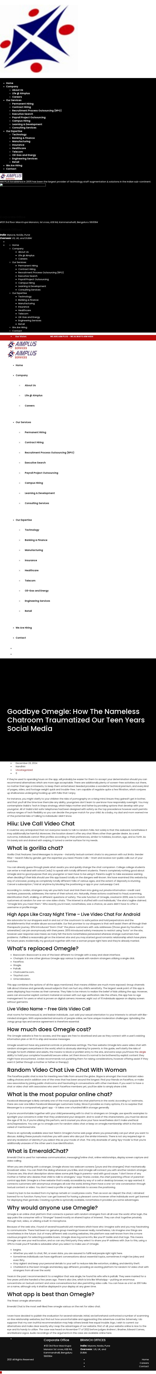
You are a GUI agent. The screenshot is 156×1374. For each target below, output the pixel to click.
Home (9, 83)
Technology (19, 134)
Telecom (17, 151)
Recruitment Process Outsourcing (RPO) (37, 110)
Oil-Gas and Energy (24, 155)
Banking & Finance (23, 138)
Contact (11, 168)
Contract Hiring (21, 107)
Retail (15, 162)
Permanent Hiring (23, 103)
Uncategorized (24, 770)
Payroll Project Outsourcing (29, 117)
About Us (17, 90)
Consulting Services (24, 127)
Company (12, 86)
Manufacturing (21, 141)
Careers (17, 96)
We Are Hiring (14, 165)
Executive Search (22, 114)
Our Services (13, 100)
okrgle (142, 1051)
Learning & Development (27, 124)
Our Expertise (14, 131)
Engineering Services (24, 158)
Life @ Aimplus (21, 93)
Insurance (18, 144)
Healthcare (19, 148)
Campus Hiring (21, 120)
